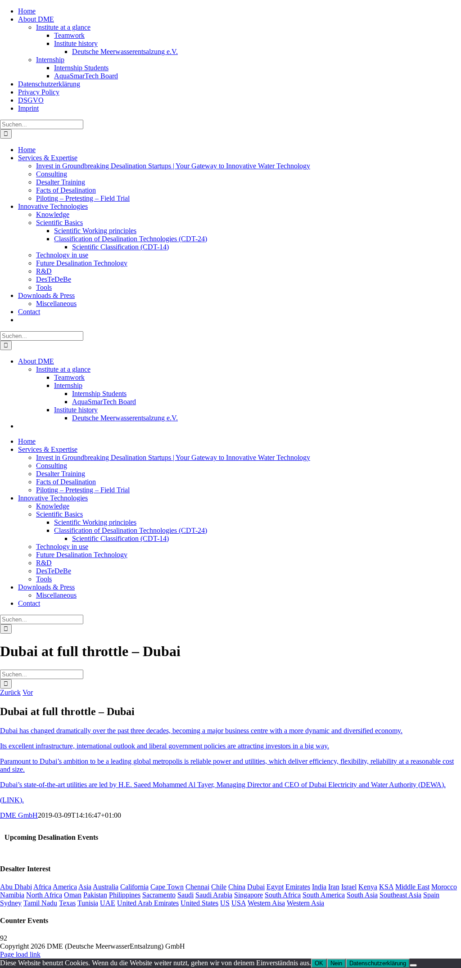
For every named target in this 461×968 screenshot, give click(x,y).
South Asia (362, 895)
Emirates (297, 887)
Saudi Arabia (213, 895)
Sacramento (159, 895)
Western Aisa (266, 903)
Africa (42, 887)
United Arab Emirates (148, 903)
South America (324, 895)
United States (199, 903)
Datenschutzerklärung (377, 963)
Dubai (256, 887)
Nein (336, 963)
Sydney (11, 903)
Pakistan (95, 895)
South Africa (283, 895)
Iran (333, 887)
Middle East (412, 887)
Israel (349, 887)
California (134, 887)
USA (238, 903)
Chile (218, 887)
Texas (67, 903)
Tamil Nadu (40, 903)
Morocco (444, 887)
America (65, 887)
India (319, 887)
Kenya (367, 887)
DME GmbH (19, 815)
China (236, 887)
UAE (107, 903)
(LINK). (12, 800)
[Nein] (413, 965)
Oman (72, 895)
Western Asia (305, 903)
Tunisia (87, 903)
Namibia (12, 895)
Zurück (10, 692)
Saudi (185, 895)
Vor (28, 692)
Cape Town (167, 887)
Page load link (20, 954)
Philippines (124, 895)
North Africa (44, 895)
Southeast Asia (400, 895)
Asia (84, 887)
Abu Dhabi (16, 887)
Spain (431, 895)
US (225, 903)
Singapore (248, 895)
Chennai (197, 887)
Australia (105, 887)
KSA (386, 887)
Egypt (275, 887)
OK (319, 963)
